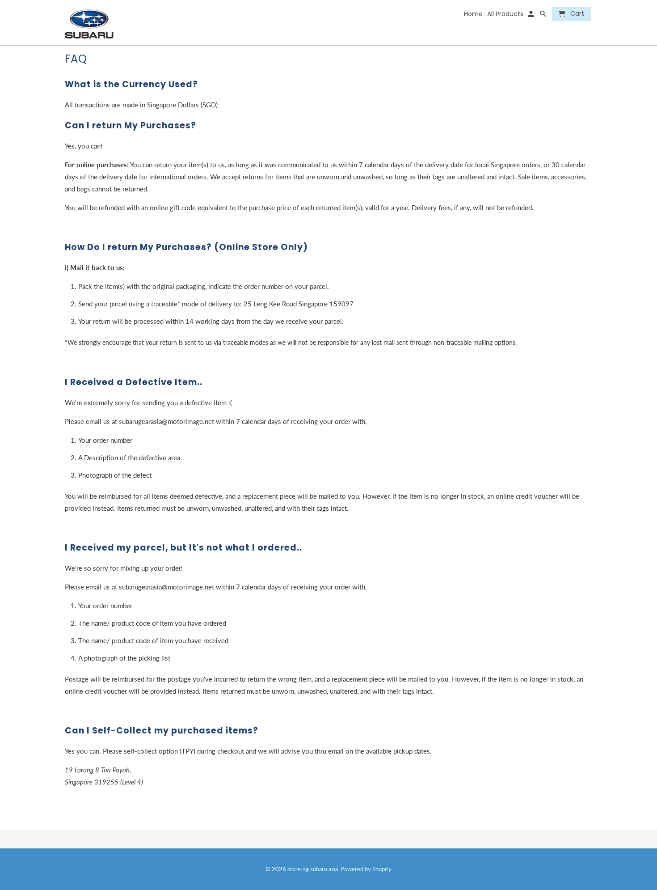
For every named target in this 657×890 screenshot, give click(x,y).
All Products (505, 14)
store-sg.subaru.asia (312, 869)
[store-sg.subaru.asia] (113, 22)
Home (473, 14)
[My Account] (531, 15)
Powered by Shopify (366, 869)
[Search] (544, 15)
